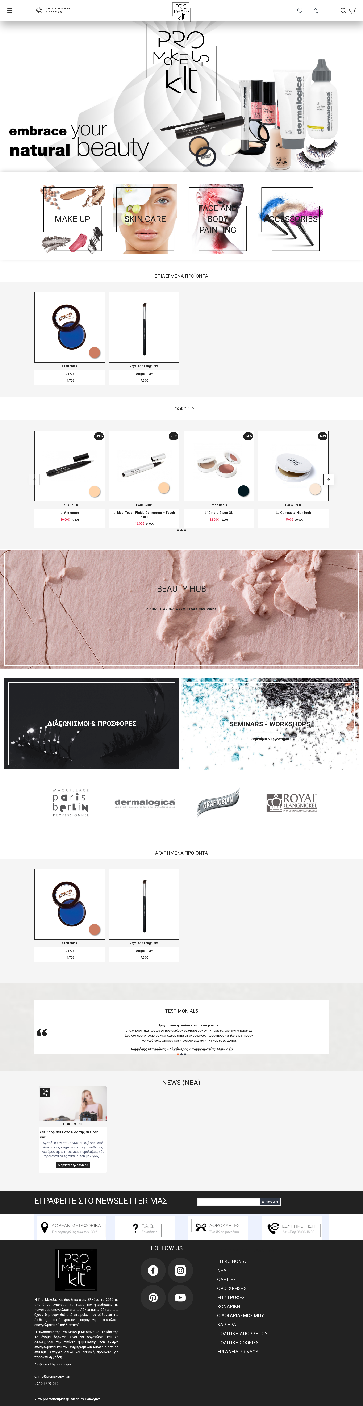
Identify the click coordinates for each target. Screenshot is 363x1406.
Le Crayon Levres (144, 513)
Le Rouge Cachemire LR (293, 513)
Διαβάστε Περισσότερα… (53, 1364)
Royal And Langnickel (144, 366)
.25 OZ (70, 374)
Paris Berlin (70, 505)
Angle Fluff (144, 374)
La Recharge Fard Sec (69, 513)
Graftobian (69, 366)
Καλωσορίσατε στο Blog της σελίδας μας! (69, 1134)
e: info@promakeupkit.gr (52, 1376)
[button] (34, 479)
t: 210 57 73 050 (46, 1384)
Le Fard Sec (219, 513)
